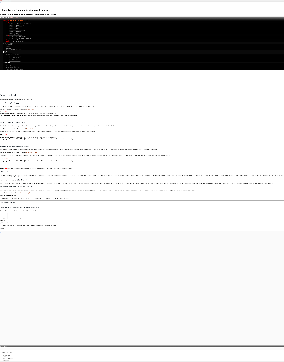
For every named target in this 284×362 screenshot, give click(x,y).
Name (2, 220)
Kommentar (3, 218)
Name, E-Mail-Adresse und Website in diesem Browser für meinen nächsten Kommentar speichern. (28, 225)
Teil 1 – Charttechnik (14, 56)
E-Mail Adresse (4, 222)
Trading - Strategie (14, 17)
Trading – (15, 27)
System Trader (30, 109)
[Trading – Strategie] (8, 6)
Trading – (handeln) (16, 25)
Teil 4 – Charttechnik (14, 61)
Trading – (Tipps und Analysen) (20, 23)
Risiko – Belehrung (8, 358)
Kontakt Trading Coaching (27, 193)
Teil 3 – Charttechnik (14, 59)
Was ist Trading (10, 66)
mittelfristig (9, 46)
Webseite (2, 224)
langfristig (9, 48)
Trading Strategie (8, 43)
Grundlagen (6, 62)
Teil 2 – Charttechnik (14, 58)
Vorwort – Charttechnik (12, 54)
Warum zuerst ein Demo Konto (14, 69)
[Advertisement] (142, 81)
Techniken (6, 51)
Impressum (6, 360)
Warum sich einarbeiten (12, 67)
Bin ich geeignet (10, 64)
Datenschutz (6, 355)
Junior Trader (30, 129)
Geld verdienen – (17, 36)
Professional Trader (31, 152)
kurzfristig (9, 44)
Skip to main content (5, 1)
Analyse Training (7, 53)
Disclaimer (6, 357)
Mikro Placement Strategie (13, 49)
